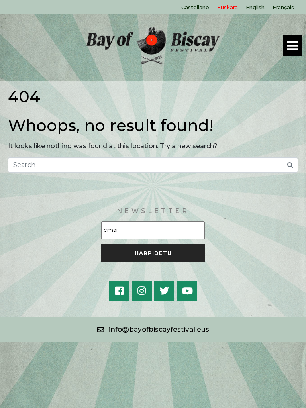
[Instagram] (142, 291)
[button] (153, 329)
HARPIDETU (153, 253)
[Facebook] (119, 291)
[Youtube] (187, 291)
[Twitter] (164, 291)
